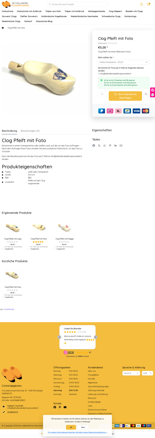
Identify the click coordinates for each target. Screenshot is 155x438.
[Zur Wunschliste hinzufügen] (146, 96)
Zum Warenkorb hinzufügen (127, 96)
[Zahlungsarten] (117, 425)
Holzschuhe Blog (44, 21)
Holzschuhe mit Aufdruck (29, 11)
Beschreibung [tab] (9, 130)
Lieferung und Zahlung (98, 394)
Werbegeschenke (96, 11)
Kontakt (91, 379)
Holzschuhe (7, 11)
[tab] (30, 131)
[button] (141, 4)
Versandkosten (18, 246)
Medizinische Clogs (11, 21)
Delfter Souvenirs (28, 16)
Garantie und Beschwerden (100, 413)
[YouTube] (66, 407)
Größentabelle (94, 402)
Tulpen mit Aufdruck (74, 11)
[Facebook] (56, 407)
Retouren (92, 398)
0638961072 (7, 393)
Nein (83, 427)
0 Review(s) (102, 43)
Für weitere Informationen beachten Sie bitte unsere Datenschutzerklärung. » (77, 432)
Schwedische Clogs (111, 16)
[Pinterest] (61, 407)
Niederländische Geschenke (84, 16)
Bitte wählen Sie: (106, 57)
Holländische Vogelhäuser (54, 16)
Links (90, 406)
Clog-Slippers (115, 11)
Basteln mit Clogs (134, 11)
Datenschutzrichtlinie (97, 409)
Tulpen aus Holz (53, 11)
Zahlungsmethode (96, 390)
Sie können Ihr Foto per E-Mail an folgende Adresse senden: (121, 69)
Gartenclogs (130, 16)
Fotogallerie (93, 375)
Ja (71, 427)
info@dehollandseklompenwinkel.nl (115, 73)
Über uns (92, 371)
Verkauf (28, 21)
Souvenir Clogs (9, 16)
